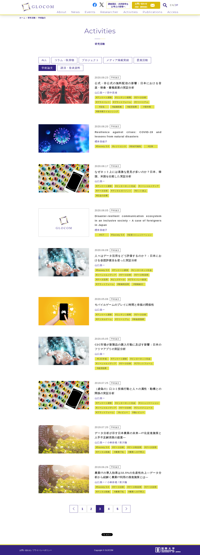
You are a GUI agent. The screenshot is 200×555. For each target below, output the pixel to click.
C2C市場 (102, 359)
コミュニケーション (149, 403)
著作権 (148, 107)
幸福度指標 (139, 319)
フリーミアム (142, 102)
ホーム (22, 18)
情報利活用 (124, 284)
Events (90, 12)
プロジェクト (90, 60)
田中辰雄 (112, 92)
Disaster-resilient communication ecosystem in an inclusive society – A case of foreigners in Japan (128, 220)
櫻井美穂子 (101, 141)
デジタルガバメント (121, 191)
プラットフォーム (122, 102)
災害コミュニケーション (140, 235)
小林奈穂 (112, 442)
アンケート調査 (104, 97)
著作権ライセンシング (107, 111)
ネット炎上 (141, 191)
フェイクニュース (144, 408)
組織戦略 (117, 107)
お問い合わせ (25, 550)
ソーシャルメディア (149, 186)
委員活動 (142, 60)
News (75, 12)
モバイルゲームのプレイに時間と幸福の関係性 (124, 304)
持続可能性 (136, 146)
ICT (102, 235)
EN (172, 5)
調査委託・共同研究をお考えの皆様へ (118, 5)
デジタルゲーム (104, 319)
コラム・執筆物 (64, 60)
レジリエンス (120, 146)
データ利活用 (142, 275)
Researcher (109, 12)
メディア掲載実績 (117, 60)
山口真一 (100, 92)
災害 (151, 146)
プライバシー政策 (138, 279)
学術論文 (47, 67)
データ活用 (102, 279)
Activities (130, 12)
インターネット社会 (126, 186)
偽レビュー (139, 412)
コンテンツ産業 (124, 97)
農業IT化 (120, 452)
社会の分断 (102, 195)
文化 (102, 107)
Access (172, 12)
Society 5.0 (103, 146)
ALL (44, 60)
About (61, 12)
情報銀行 (139, 284)
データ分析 (141, 97)
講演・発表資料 (70, 67)
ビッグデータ (118, 279)
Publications (152, 12)
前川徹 (123, 442)
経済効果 (133, 107)
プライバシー (103, 102)
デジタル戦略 (103, 452)
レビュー (124, 412)
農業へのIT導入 (137, 452)
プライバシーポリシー (42, 550)
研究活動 (32, 18)
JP (176, 5)
